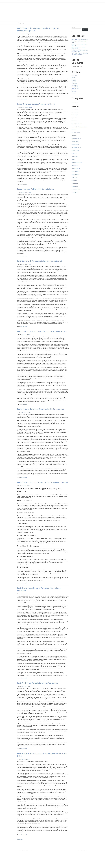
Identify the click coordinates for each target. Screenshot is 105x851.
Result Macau (75, 109)
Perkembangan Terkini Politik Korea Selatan (35, 189)
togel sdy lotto (75, 192)
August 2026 (74, 75)
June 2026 (74, 79)
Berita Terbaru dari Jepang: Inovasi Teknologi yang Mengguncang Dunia (80, 41)
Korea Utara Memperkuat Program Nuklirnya (36, 104)
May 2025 (74, 93)
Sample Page (21, 23)
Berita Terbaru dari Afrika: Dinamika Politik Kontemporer (40, 409)
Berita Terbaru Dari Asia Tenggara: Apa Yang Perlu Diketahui (42, 482)
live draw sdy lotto (76, 189)
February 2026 (75, 85)
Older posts (20, 839)
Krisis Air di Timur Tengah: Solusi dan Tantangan (37, 683)
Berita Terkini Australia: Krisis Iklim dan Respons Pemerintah (42, 331)
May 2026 (74, 80)
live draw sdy (74, 180)
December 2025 (75, 88)
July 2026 (74, 77)
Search (73, 27)
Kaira (25, 850)
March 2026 (74, 83)
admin (30, 34)
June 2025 (74, 91)
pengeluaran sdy (75, 171)
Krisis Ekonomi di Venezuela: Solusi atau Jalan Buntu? (39, 261)
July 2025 (74, 90)
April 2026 (74, 82)
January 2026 (75, 86)
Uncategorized (24, 99)
